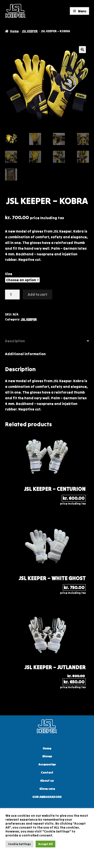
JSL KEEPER (30, 31)
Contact (47, 772)
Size (8, 274)
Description (15, 341)
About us (47, 780)
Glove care (47, 789)
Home (14, 31)
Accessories (47, 764)
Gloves (47, 756)
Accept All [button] (45, 844)
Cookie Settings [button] (19, 844)
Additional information (25, 354)
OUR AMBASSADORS (47, 797)
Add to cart (37, 294)
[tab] (47, 341)
